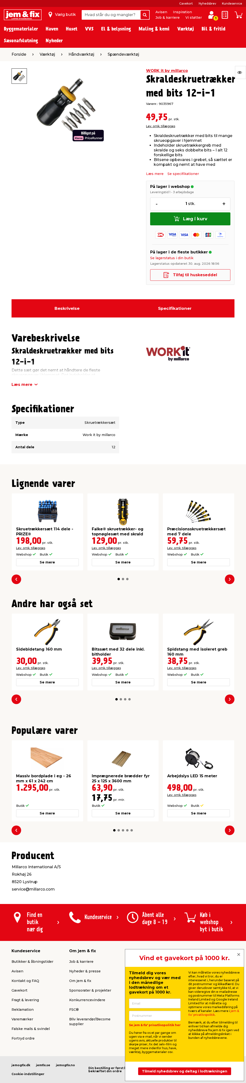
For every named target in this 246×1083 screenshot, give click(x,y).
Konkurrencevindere (87, 1000)
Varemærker (22, 1019)
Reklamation (23, 1009)
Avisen (161, 12)
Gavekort (186, 3)
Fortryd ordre (23, 1038)
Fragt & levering (25, 1000)
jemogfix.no (65, 1065)
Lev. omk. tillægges (160, 126)
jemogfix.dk (21, 1065)
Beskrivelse (67, 308)
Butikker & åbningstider (32, 961)
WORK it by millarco (167, 70)
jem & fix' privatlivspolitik (213, 1013)
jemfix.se (43, 1065)
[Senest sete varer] (240, 72)
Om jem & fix (80, 981)
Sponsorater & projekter (90, 990)
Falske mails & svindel (31, 1029)
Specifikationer (174, 308)
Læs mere (155, 174)
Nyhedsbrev (207, 3)
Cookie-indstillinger (28, 1074)
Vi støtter (193, 17)
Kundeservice (232, 3)
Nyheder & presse (85, 971)
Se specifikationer (183, 174)
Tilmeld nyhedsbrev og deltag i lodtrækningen (184, 1071)
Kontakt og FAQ (25, 981)
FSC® (74, 1009)
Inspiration (182, 12)
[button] (118, 579)
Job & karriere (167, 17)
